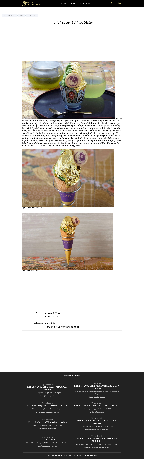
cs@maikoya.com (97, 412)
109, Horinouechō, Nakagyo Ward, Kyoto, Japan (47, 409)
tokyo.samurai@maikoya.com (96, 429)
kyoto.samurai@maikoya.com (47, 412)
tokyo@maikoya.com (47, 428)
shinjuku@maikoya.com (47, 446)
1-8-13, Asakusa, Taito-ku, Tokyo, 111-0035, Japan (97, 426)
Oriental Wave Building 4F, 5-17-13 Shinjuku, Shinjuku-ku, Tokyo (47, 443)
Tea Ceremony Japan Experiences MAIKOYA (68, 456)
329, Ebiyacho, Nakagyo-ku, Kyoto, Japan (47, 393)
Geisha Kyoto (32, 15)
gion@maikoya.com (97, 397)
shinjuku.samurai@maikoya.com (97, 447)
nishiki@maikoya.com (47, 396)
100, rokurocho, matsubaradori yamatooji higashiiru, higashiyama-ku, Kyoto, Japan (97, 393)
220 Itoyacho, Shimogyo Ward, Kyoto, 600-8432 (96, 409)
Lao (21, 15)
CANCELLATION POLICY (72, 375)
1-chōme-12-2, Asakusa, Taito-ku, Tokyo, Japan (47, 425)
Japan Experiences (9, 15)
